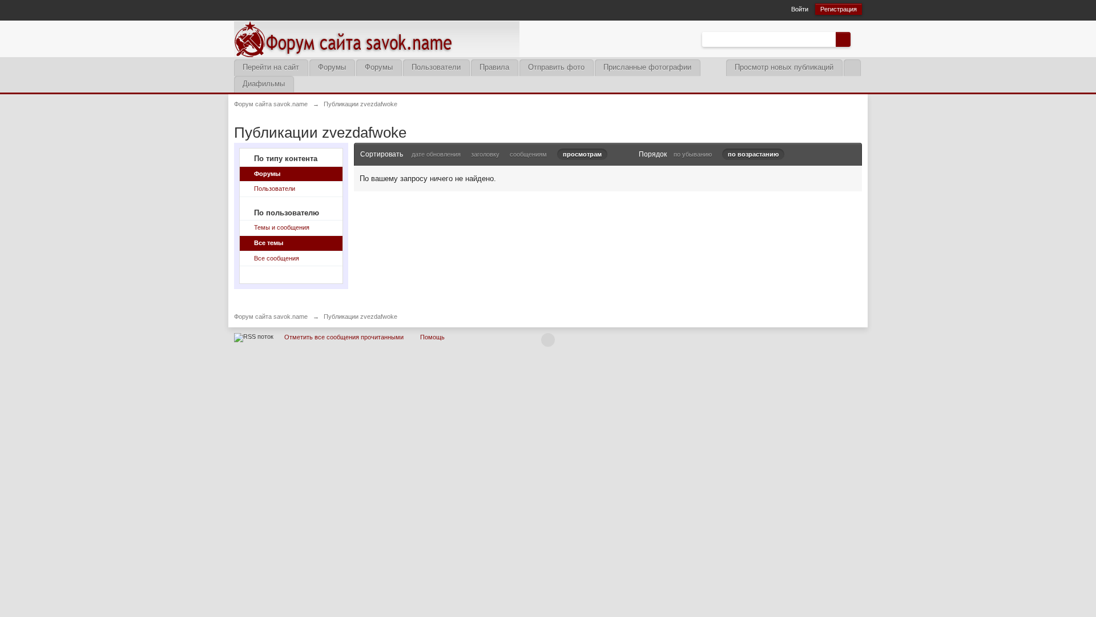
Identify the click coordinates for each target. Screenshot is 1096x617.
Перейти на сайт (271, 67)
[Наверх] (548, 340)
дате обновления (436, 154)
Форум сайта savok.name (271, 316)
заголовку (485, 154)
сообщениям (528, 154)
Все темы (268, 242)
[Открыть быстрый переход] (852, 67)
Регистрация (838, 9)
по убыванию (693, 154)
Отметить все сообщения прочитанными (344, 337)
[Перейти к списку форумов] (376, 38)
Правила (494, 67)
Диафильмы (264, 83)
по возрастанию (753, 154)
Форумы (332, 67)
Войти (799, 9)
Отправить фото (556, 67)
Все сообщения (276, 258)
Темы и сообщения (281, 227)
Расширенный (857, 38)
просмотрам (582, 154)
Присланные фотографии (647, 67)
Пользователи (436, 67)
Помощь (432, 337)
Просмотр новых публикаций (784, 67)
